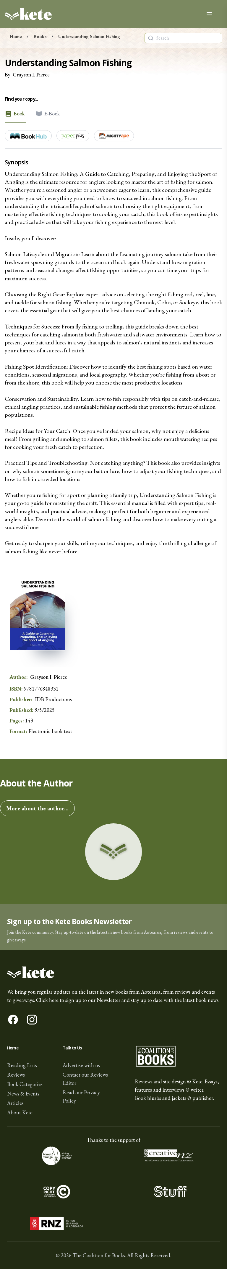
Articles (15, 1103)
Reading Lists (22, 1065)
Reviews (16, 1074)
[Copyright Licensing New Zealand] (56, 1191)
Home (15, 36)
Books (40, 36)
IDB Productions (53, 699)
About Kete (20, 1112)
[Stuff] (170, 1191)
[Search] (151, 38)
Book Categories (25, 1084)
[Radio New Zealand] (56, 1223)
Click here (47, 1000)
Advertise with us (81, 1065)
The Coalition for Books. (99, 1255)
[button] (113, 927)
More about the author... (37, 808)
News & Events (23, 1093)
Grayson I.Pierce (31, 74)
